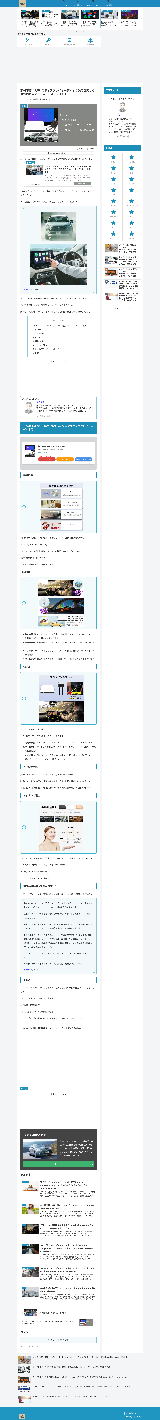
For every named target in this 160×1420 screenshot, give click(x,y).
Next (141, 19)
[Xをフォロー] (41, 416)
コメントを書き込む (58, 1340)
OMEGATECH (28, 970)
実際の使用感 (40, 341)
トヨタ (25, 1089)
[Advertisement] (80, 65)
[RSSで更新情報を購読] (48, 416)
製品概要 (38, 329)
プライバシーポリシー (133, 1413)
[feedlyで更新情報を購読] (44, 416)
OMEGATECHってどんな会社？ (47, 349)
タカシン (40, 401)
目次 (55, 320)
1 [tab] (77, 31)
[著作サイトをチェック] (37, 416)
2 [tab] (80, 31)
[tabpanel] (30, 18)
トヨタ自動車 (28, 289)
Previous (19, 19)
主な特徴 (40, 333)
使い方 (37, 337)
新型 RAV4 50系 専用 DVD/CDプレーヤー (54, 446)
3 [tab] (83, 31)
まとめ (37, 352)
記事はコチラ (58, 1164)
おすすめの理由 (41, 345)
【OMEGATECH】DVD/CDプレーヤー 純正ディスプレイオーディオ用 (59, 325)
